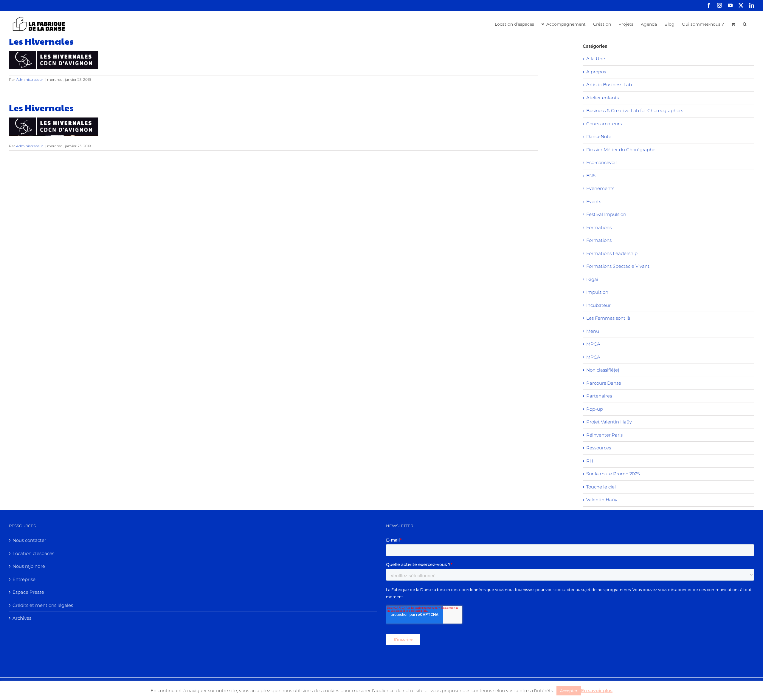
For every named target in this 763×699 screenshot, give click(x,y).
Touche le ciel (601, 487)
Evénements (600, 188)
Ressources (598, 448)
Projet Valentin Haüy (609, 422)
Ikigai (592, 279)
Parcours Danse (603, 383)
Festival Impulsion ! (607, 214)
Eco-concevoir (601, 162)
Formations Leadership (612, 253)
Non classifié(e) (602, 370)
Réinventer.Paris (604, 435)
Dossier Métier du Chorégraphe (620, 149)
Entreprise (24, 579)
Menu (592, 331)
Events (593, 201)
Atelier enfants (602, 97)
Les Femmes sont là (608, 318)
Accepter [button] (568, 690)
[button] (745, 23)
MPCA (593, 344)
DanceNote (598, 136)
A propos (596, 72)
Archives (22, 618)
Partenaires (599, 396)
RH (589, 461)
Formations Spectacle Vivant (617, 266)
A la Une (595, 58)
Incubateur (598, 305)
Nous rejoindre (29, 566)
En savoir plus (596, 690)
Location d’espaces (33, 553)
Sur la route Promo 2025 (613, 474)
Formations (599, 227)
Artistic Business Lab (609, 84)
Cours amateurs (604, 123)
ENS (590, 175)
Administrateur (29, 79)
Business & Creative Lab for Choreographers (634, 110)
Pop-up (594, 409)
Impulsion (597, 292)
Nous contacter (29, 540)
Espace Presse (28, 592)
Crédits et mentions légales (43, 605)
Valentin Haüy (601, 499)
